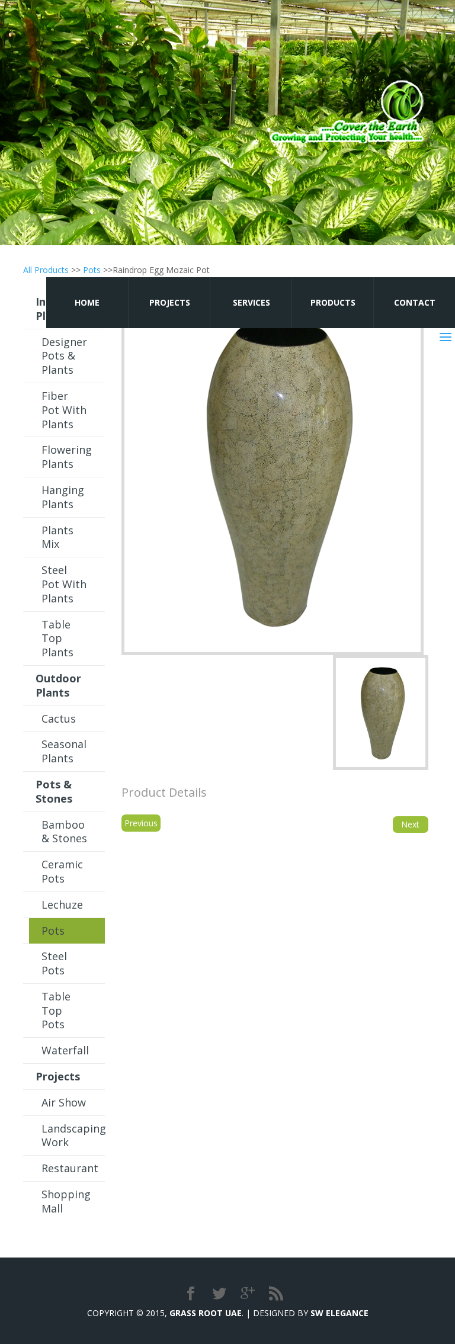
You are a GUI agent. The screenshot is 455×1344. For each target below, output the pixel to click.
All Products (46, 269)
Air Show (63, 1102)
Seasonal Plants (63, 751)
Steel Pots (54, 963)
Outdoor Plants (58, 685)
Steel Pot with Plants (63, 584)
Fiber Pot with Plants (63, 410)
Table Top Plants (57, 638)
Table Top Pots (56, 1010)
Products (332, 302)
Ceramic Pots (62, 871)
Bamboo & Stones (64, 831)
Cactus (58, 718)
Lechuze (62, 904)
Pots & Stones (54, 791)
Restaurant (69, 1168)
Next (410, 824)
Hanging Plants (62, 497)
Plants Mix (57, 537)
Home (87, 302)
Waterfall (65, 1050)
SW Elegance (339, 1313)
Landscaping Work (73, 1135)
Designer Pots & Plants (64, 356)
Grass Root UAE (205, 1313)
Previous (141, 823)
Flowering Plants (66, 456)
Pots (92, 269)
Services (251, 302)
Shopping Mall (66, 1201)
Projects (169, 302)
